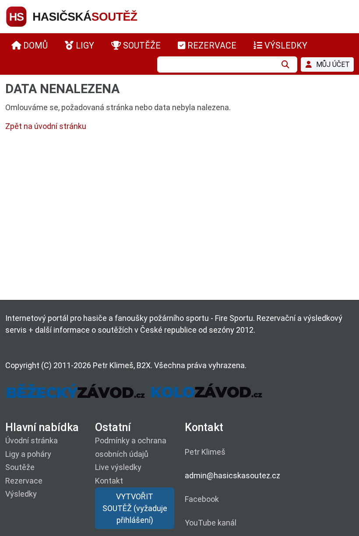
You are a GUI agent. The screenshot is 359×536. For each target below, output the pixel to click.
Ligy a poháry (28, 454)
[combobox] (216, 64)
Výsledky (21, 493)
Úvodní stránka (31, 440)
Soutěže (20, 467)
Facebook (202, 499)
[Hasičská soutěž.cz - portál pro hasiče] (88, 16)
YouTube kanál (210, 522)
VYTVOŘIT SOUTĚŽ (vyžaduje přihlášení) (134, 508)
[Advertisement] (179, 218)
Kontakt (109, 480)
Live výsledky (118, 467)
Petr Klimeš (205, 451)
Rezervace (23, 480)
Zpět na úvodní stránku (45, 126)
